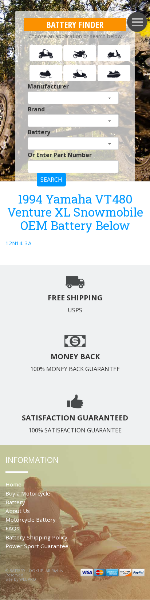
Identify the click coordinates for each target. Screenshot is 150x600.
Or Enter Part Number (60, 155)
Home (13, 484)
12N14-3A (18, 243)
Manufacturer (48, 86)
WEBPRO (27, 579)
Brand (36, 109)
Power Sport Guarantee (36, 546)
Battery (39, 132)
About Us (17, 510)
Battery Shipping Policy (36, 537)
